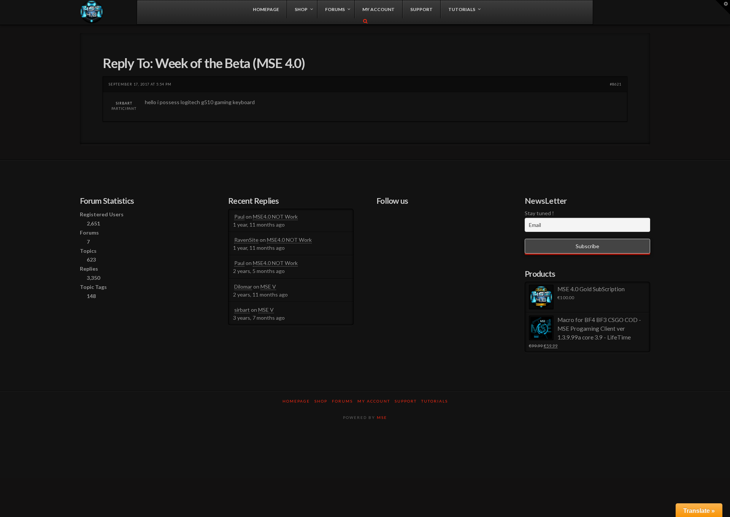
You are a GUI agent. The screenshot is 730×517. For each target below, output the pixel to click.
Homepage (296, 401)
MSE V (268, 286)
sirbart (124, 103)
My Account (373, 401)
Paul (239, 216)
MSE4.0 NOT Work (275, 216)
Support (406, 401)
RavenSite (246, 239)
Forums (342, 401)
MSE (382, 417)
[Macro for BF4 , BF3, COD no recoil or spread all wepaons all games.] (92, 12)
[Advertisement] (365, 452)
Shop (320, 401)
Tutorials (434, 401)
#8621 (615, 84)
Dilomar (243, 286)
